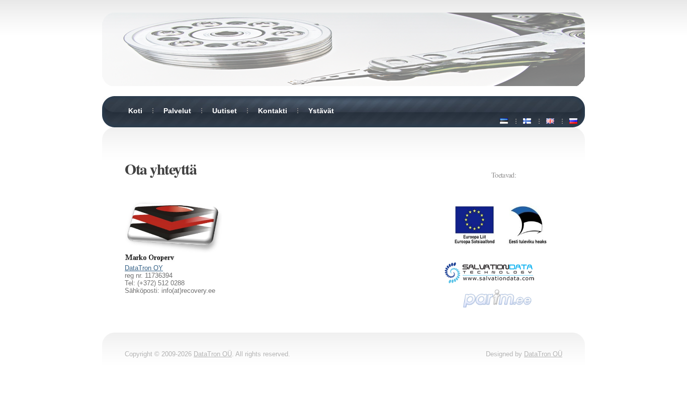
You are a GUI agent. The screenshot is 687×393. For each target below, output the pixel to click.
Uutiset (224, 111)
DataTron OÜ (213, 354)
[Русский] (573, 121)
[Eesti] (504, 121)
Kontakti (272, 111)
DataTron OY (144, 268)
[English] (550, 121)
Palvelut (177, 111)
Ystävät (321, 111)
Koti (135, 111)
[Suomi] (527, 121)
